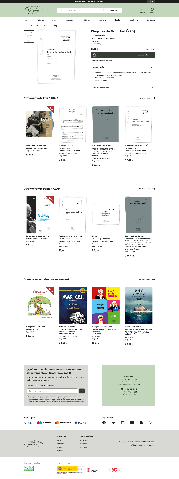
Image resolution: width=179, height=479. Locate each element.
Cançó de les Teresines (102, 327)
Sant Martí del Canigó (102, 145)
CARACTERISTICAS (101, 87)
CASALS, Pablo (109, 38)
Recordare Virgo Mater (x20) (71, 236)
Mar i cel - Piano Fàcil (68, 327)
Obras (54, 20)
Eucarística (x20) (66, 145)
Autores (40, 20)
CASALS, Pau (96, 38)
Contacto (151, 20)
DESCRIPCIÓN (99, 67)
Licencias (83, 444)
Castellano (41, 385)
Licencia (102, 20)
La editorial (133, 20)
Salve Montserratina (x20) (136, 145)
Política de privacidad (46, 400)
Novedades (70, 20)
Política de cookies (137, 445)
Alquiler (117, 20)
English (51, 385)
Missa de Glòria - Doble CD (37, 145)
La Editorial (84, 440)
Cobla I (95, 236)
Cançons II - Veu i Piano (36, 327)
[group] (57, 56)
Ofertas (87, 20)
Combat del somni (133, 327)
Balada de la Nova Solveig (37, 236)
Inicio (26, 20)
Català (31, 385)
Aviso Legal (150, 445)
